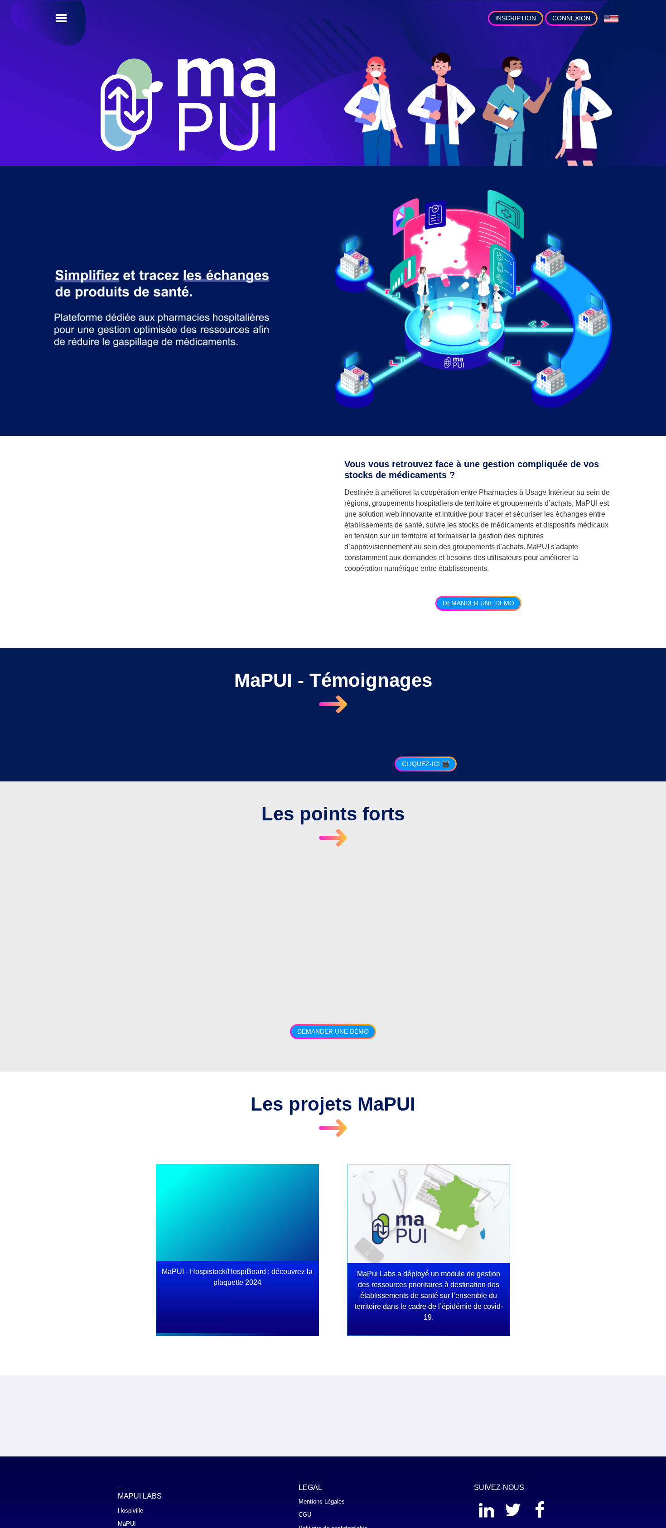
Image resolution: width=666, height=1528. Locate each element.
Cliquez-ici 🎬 (425, 763)
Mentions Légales (322, 1501)
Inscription (515, 18)
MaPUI (127, 1523)
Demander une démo (478, 603)
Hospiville (130, 1510)
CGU (305, 1514)
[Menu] (61, 19)
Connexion (571, 18)
